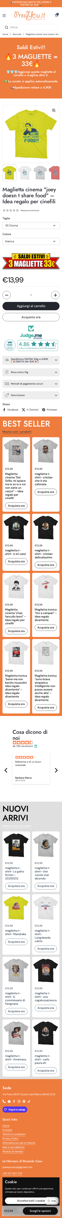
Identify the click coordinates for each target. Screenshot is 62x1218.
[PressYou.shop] (30, 15)
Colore (6, 234)
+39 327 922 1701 (12, 1173)
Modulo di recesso (12, 1151)
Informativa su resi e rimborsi (18, 1143)
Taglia (6, 218)
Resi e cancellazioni (13, 1147)
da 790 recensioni (23, 746)
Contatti (7, 1130)
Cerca (5, 1125)
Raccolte (17, 34)
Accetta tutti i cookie (31, 1201)
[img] (33, 742)
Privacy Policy (10, 1138)
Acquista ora (31, 317)
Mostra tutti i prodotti (16, 432)
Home (5, 34)
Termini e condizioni (13, 1134)
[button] (56, 15)
